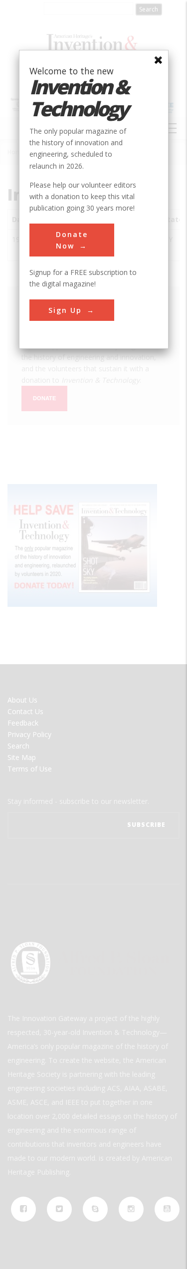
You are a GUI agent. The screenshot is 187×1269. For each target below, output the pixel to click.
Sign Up (65, 310)
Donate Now (72, 240)
